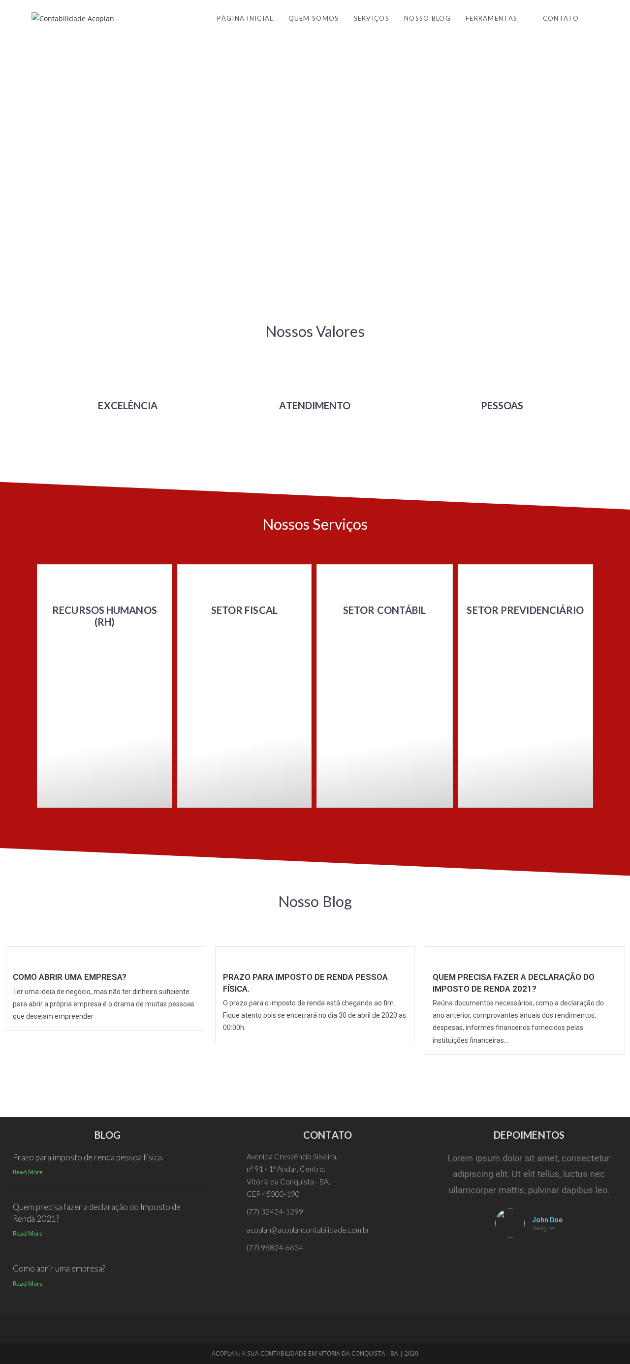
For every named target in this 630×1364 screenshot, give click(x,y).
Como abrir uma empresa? (69, 977)
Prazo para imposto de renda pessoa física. (88, 1157)
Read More (28, 1172)
